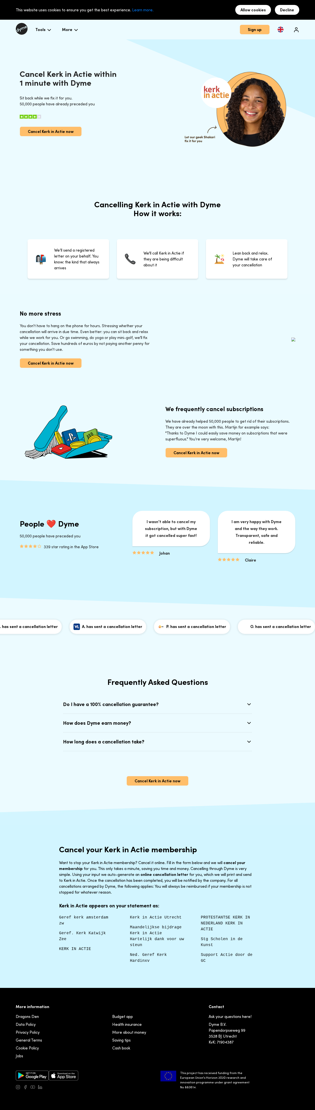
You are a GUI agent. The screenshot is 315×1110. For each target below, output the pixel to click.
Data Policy (26, 1024)
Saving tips (121, 1040)
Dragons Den (27, 1016)
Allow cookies (253, 9)
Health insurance (127, 1024)
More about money (129, 1032)
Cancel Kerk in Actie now (51, 131)
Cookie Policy (27, 1048)
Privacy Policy (28, 1032)
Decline (287, 9)
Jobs (19, 1055)
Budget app (122, 1016)
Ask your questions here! (230, 1016)
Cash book (121, 1048)
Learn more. (143, 9)
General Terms (29, 1040)
